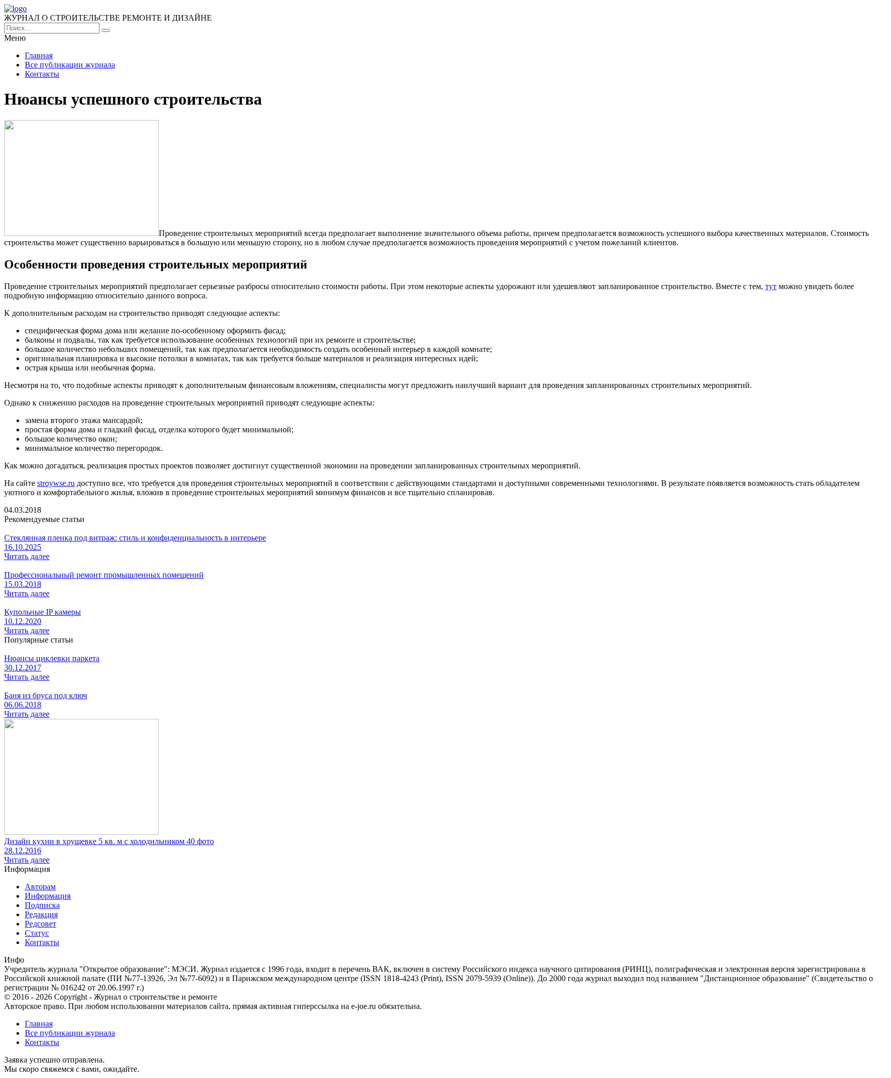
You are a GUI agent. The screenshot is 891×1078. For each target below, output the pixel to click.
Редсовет (40, 923)
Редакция (41, 914)
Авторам (40, 886)
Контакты (42, 74)
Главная (39, 55)
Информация (48, 895)
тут (771, 286)
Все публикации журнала (70, 64)
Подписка (42, 905)
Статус (37, 933)
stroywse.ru (56, 483)
